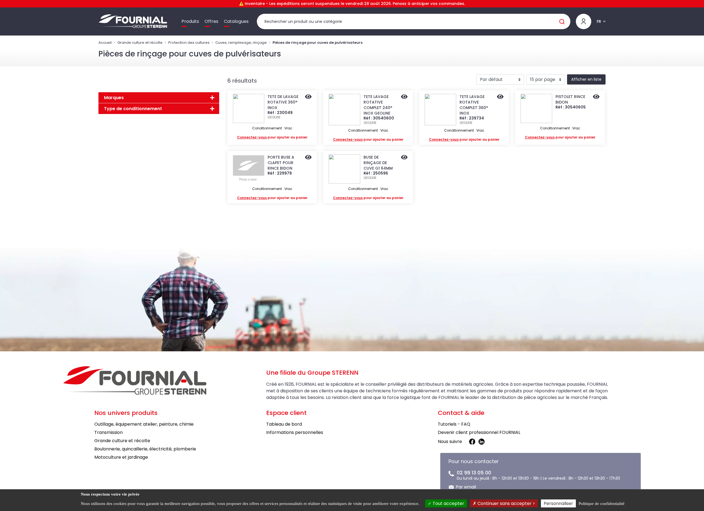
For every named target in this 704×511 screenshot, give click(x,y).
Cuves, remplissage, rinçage (241, 42)
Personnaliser (558, 503)
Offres (211, 21)
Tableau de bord (284, 424)
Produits (190, 21)
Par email (466, 487)
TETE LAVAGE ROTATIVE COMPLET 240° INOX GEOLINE (378, 105)
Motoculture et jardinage (121, 457)
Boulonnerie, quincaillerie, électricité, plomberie (145, 449)
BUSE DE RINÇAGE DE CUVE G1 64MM (378, 162)
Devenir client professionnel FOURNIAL (479, 432)
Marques (114, 97)
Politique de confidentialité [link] (602, 503)
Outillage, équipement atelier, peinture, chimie (144, 424)
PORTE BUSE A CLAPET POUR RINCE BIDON (281, 162)
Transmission (108, 432)
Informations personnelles (294, 432)
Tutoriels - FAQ (454, 424)
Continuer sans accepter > (505, 503)
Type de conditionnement (133, 108)
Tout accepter (447, 503)
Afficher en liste (586, 79)
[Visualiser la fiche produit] (308, 97)
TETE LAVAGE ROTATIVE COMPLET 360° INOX (474, 105)
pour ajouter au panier (272, 137)
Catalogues (236, 21)
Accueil (105, 42)
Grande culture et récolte (140, 42)
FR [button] (599, 21)
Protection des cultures (189, 42)
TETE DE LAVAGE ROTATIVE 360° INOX (283, 102)
